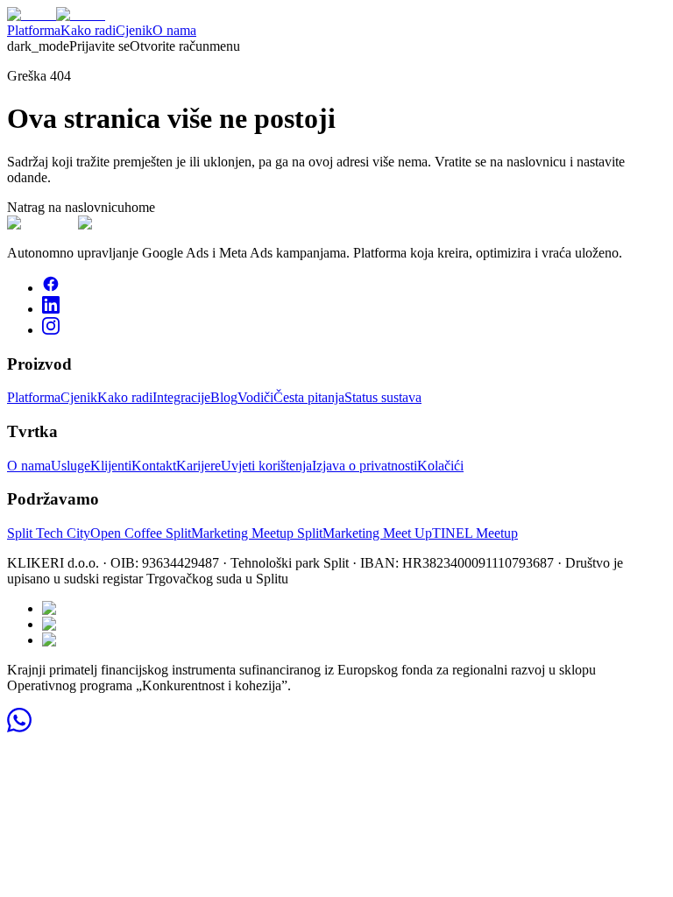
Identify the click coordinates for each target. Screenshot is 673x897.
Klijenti (110, 465)
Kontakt (153, 465)
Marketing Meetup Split (256, 533)
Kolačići (440, 465)
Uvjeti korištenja (266, 465)
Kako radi (88, 30)
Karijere (198, 465)
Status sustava (383, 397)
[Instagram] (51, 329)
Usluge (70, 465)
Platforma (33, 30)
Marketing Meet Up (377, 533)
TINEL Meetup (475, 533)
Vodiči (255, 397)
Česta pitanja (308, 397)
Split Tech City (48, 533)
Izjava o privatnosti (364, 465)
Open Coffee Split (140, 533)
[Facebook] (51, 287)
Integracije (181, 397)
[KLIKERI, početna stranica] (56, 14)
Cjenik (134, 30)
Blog (223, 397)
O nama (174, 30)
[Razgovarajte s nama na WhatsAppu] (19, 727)
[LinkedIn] (51, 308)
